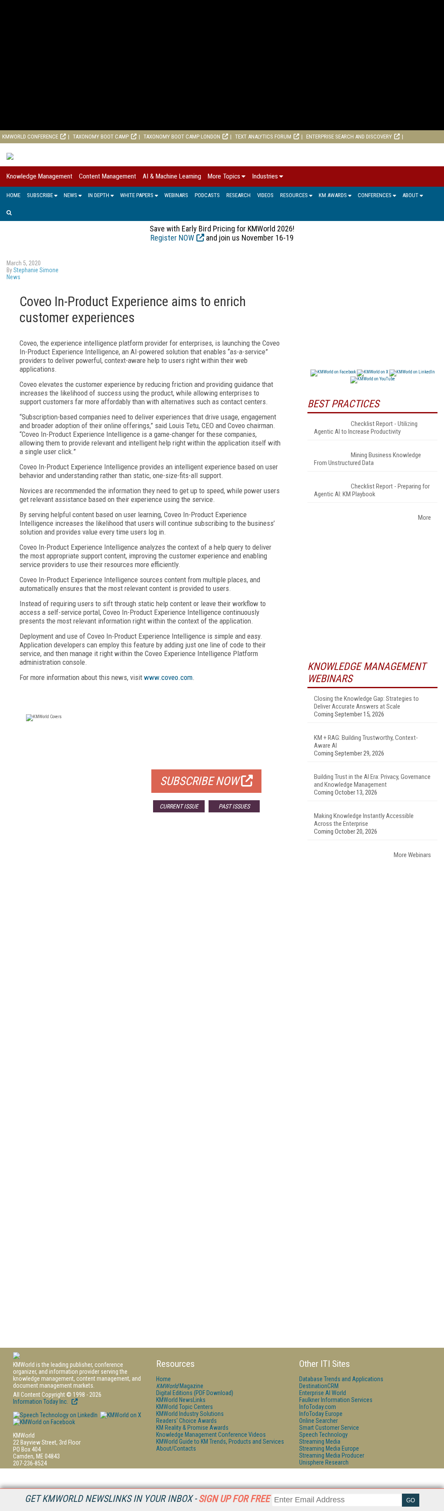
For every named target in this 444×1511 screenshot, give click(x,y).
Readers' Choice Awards (186, 1420)
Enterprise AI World (27, 149)
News (70, 195)
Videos (265, 195)
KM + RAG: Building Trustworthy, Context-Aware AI (366, 741)
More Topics (224, 176)
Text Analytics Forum (263, 136)
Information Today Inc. (41, 1401)
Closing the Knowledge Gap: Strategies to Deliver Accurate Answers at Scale (366, 702)
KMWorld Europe (89, 149)
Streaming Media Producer (331, 1455)
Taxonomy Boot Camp (101, 136)
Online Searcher (318, 1420)
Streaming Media (319, 1441)
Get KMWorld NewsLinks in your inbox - (147, 1498)
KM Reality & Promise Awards (192, 1427)
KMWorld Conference (30, 136)
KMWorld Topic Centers (184, 1406)
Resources (294, 195)
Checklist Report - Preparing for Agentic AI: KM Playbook (372, 490)
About (410, 195)
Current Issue (179, 806)
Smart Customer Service (329, 1427)
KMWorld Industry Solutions (190, 1413)
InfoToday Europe (321, 1413)
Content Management (107, 176)
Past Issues (234, 806)
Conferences (375, 195)
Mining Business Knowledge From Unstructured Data (367, 459)
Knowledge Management (39, 176)
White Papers (136, 195)
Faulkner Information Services (335, 1399)
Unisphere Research (324, 1462)
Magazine (179, 1385)
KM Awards (333, 195)
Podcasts (207, 195)
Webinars (176, 195)
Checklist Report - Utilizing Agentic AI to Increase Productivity (366, 427)
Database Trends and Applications (341, 1379)
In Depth (98, 195)
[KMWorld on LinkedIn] (55, 1415)
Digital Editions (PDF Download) (194, 1392)
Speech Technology (323, 1434)
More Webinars (412, 855)
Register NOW (172, 237)
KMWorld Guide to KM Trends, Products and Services (220, 1441)
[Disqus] (150, 947)
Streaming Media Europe (329, 1448)
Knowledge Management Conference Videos (211, 1434)
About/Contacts (176, 1448)
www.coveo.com (168, 677)
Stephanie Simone (36, 270)
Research (238, 195)
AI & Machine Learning (172, 176)
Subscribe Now (199, 781)
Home (13, 195)
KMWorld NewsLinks (181, 1399)
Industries (265, 176)
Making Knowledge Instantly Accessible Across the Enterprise (364, 820)
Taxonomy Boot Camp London (182, 136)
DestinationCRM (319, 1385)
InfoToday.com (317, 1406)
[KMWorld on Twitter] (120, 1415)
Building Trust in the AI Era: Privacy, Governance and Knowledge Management (372, 780)
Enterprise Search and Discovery (349, 136)
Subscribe (40, 195)
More (424, 517)
